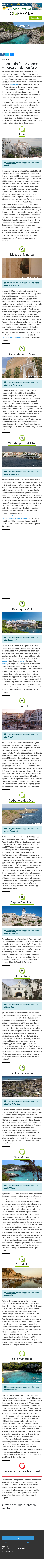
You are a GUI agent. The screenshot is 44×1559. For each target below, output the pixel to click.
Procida (4, 664)
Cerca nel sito (36, 18)
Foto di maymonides (36, 1381)
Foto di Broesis (39, 43)
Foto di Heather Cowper (35, 999)
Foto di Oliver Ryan (36, 729)
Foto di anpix (38, 925)
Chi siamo (8, 1543)
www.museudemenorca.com (12, 337)
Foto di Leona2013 (36, 823)
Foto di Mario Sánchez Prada (33, 157)
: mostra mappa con (21, 164)
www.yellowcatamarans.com (12, 516)
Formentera (14, 84)
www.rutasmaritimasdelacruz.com (14, 518)
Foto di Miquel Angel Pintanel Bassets (30, 277)
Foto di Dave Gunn (36, 1096)
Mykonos (5, 661)
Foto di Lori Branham (36, 466)
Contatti (19, 1543)
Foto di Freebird (37, 1287)
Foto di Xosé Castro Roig (34, 1180)
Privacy (29, 1543)
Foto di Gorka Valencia (35, 632)
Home (18, 1538)
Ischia (22, 661)
